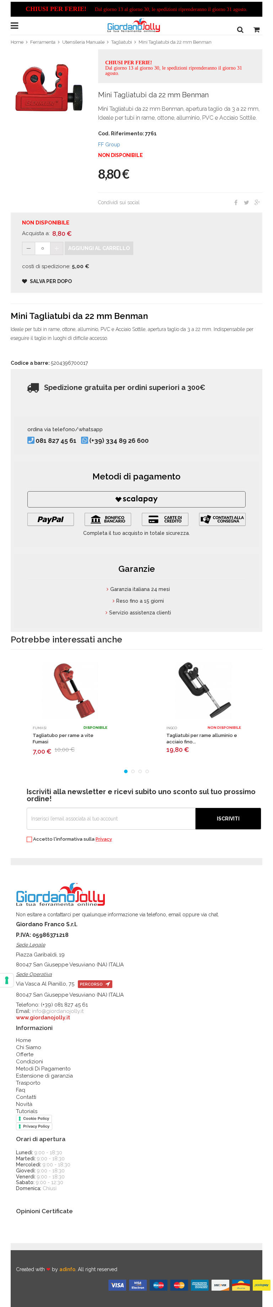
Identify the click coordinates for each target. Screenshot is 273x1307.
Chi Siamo (28, 1047)
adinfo (67, 1269)
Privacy (104, 839)
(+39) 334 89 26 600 (119, 441)
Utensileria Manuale (83, 42)
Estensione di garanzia (44, 1076)
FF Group (109, 144)
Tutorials (26, 1111)
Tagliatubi (121, 42)
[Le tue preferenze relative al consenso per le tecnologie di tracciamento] (7, 980)
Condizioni (29, 1061)
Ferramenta (42, 42)
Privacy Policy (36, 1126)
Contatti (26, 1097)
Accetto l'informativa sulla (72, 839)
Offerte (24, 1054)
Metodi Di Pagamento (43, 1068)
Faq (20, 1090)
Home (17, 42)
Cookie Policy (36, 1118)
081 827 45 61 (56, 441)
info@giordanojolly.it (58, 1011)
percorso (92, 984)
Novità (24, 1104)
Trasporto (28, 1083)
